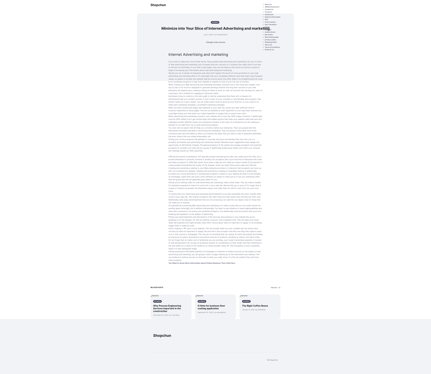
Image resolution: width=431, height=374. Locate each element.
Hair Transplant (271, 24)
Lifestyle (268, 29)
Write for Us (269, 50)
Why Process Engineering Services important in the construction (167, 308)
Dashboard (269, 14)
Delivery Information (272, 17)
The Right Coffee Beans (255, 305)
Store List (268, 45)
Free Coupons (270, 22)
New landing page (271, 37)
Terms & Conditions (272, 47)
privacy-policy (270, 40)
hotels (267, 27)
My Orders (269, 35)
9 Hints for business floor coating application (211, 307)
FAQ (266, 19)
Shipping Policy (271, 42)
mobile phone (270, 32)
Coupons (268, 12)
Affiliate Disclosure (272, 7)
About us (268, 4)
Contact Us (269, 9)
